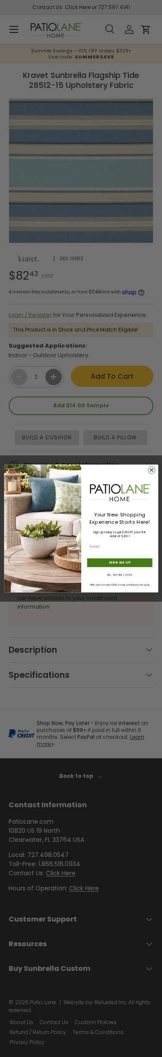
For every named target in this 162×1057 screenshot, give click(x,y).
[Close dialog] (151, 470)
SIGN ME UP (119, 563)
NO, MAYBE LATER (119, 575)
